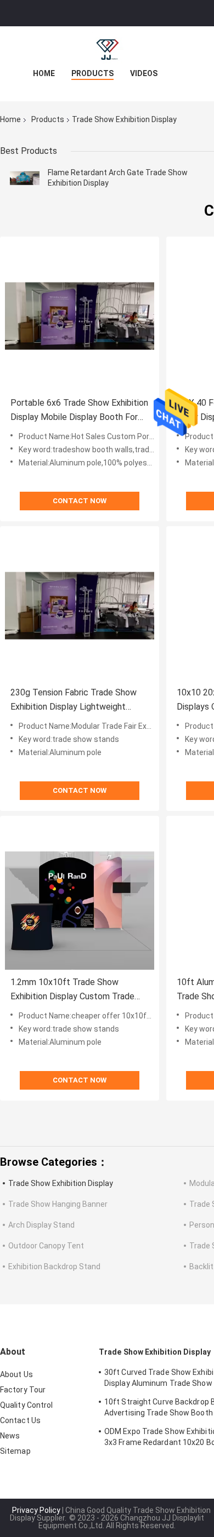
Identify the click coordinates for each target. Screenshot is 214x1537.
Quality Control (26, 1405)
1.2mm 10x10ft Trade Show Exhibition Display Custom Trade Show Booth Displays (72, 990)
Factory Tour (23, 1389)
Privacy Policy (36, 1510)
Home (44, 73)
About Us (16, 1374)
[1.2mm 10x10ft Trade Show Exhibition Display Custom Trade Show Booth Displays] (79, 895)
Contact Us (20, 1420)
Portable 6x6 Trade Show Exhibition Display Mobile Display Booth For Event (79, 411)
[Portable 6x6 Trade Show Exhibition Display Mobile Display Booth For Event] (79, 315)
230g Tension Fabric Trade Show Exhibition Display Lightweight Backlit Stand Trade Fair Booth (73, 700)
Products (92, 73)
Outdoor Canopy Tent (46, 1245)
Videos (143, 73)
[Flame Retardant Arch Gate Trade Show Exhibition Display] (25, 178)
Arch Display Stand (41, 1225)
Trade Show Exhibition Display (60, 1183)
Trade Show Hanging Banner (58, 1204)
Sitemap (15, 1451)
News (10, 1435)
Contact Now (79, 501)
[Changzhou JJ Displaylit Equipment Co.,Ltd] (107, 48)
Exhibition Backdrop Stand (54, 1266)
